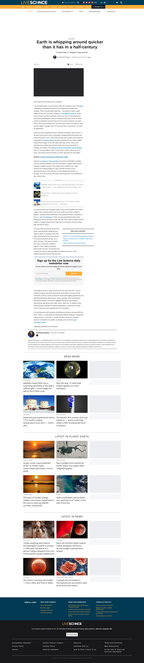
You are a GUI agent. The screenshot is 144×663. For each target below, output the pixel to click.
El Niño (81, 11)
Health (47, 7)
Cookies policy (49, 646)
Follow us (71, 64)
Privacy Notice (38, 279)
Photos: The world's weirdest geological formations (79, 236)
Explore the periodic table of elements (79, 612)
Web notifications (111, 646)
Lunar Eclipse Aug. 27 (67, 11)
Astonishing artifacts (46, 612)
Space (71, 7)
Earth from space (45, 608)
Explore (87, 7)
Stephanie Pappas (64, 57)
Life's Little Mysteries (46, 605)
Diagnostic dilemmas (46, 610)
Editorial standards (51, 649)
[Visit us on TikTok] (92, 3)
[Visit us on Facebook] (78, 3)
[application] (59, 82)
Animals (28, 7)
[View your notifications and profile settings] (117, 2)
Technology (79, 7)
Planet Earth (63, 7)
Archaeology (38, 7)
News (89, 57)
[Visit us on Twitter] (81, 3)
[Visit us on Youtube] (87, 3)
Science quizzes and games (104, 605)
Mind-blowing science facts (104, 616)
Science (53, 7)
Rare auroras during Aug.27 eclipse (46, 11)
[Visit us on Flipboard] (89, 3)
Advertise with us (81, 646)
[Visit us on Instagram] (84, 3)
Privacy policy (18, 646)
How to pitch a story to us (85, 649)
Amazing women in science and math (79, 609)
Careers (15, 649)
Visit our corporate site (104, 629)
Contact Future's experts (53, 643)
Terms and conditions (113, 643)
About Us (77, 643)
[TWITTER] (37, 335)
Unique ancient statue (94, 11)
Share (37, 64)
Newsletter (80, 64)
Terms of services (55, 278)
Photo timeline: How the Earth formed (75, 243)
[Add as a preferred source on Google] (72, 634)
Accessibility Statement (21, 643)
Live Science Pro (110, 11)
